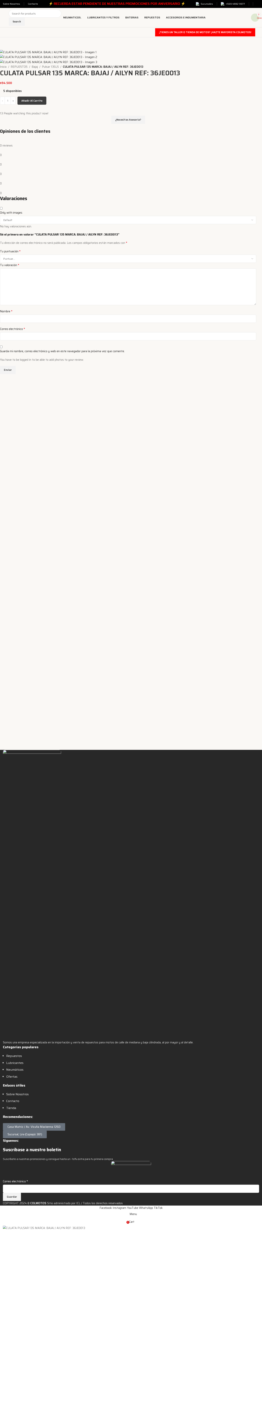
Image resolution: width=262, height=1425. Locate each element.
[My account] (258, 4)
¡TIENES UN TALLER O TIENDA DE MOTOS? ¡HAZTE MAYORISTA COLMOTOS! (205, 32)
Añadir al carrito (31, 101)
